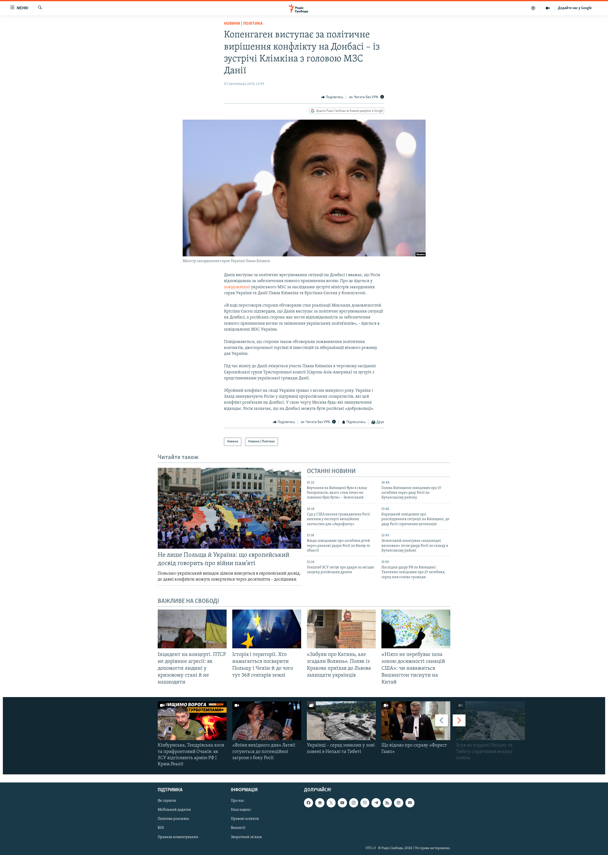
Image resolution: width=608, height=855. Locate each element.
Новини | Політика (243, 24)
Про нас (237, 801)
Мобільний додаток (174, 810)
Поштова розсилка (173, 819)
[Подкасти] (533, 8)
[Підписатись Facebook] (308, 802)
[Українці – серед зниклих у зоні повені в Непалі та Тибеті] (341, 720)
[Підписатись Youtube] (342, 802)
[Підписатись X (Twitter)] (331, 802)
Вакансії (238, 828)
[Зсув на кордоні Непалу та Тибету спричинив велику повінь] (490, 720)
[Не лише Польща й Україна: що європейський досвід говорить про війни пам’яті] (229, 508)
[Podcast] (398, 802)
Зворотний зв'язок (246, 837)
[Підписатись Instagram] (353, 802)
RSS (161, 828)
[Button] (332, 97)
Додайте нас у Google (575, 8)
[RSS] (387, 802)
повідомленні (237, 287)
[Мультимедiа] (548, 8)
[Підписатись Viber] (364, 802)
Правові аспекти (245, 819)
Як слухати (167, 801)
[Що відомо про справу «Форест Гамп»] (415, 720)
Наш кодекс (241, 810)
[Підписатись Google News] (319, 802)
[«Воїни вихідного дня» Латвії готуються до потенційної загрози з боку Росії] (266, 720)
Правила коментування (178, 837)
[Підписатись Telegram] (375, 802)
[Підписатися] (409, 802)
